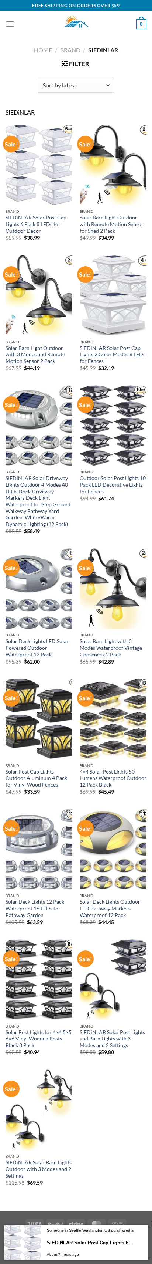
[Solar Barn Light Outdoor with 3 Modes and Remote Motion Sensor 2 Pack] (39, 295)
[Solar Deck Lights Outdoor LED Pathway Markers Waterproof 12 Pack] (113, 849)
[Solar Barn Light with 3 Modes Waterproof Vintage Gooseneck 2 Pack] (113, 588)
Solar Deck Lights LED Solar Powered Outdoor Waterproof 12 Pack (37, 647)
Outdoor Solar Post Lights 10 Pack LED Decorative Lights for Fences (113, 484)
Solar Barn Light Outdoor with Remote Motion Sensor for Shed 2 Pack (112, 224)
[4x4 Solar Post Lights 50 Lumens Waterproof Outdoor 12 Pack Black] (113, 719)
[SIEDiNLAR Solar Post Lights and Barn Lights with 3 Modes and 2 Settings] (113, 979)
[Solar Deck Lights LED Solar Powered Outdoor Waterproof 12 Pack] (39, 588)
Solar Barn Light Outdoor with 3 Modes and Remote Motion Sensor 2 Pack (35, 354)
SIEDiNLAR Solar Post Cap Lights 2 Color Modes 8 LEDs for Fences (112, 354)
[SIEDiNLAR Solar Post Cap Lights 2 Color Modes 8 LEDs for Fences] (113, 295)
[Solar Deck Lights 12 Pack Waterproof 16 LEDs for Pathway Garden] (39, 849)
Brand (70, 49)
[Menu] (10, 24)
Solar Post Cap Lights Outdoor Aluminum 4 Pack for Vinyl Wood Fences (36, 778)
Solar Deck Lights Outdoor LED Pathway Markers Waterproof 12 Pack (110, 908)
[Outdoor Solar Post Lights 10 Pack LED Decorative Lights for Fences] (113, 425)
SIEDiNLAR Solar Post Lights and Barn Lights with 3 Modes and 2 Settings (112, 1038)
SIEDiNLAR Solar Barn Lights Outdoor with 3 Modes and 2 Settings (39, 1168)
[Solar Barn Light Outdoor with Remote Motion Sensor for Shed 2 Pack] (113, 165)
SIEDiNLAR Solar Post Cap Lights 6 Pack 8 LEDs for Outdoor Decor (36, 224)
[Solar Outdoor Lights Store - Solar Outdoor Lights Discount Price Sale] (76, 24)
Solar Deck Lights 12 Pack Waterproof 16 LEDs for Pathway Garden (35, 908)
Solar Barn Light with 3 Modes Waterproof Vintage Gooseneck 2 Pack (111, 647)
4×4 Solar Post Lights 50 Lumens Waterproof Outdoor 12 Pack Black (113, 778)
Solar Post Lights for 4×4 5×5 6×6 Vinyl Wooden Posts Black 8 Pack (39, 1038)
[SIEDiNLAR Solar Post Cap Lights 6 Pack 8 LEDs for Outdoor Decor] (39, 165)
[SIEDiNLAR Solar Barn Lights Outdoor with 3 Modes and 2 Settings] (39, 1109)
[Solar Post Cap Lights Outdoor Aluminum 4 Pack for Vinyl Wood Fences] (39, 719)
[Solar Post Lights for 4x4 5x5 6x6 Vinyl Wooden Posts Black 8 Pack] (39, 979)
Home (43, 49)
